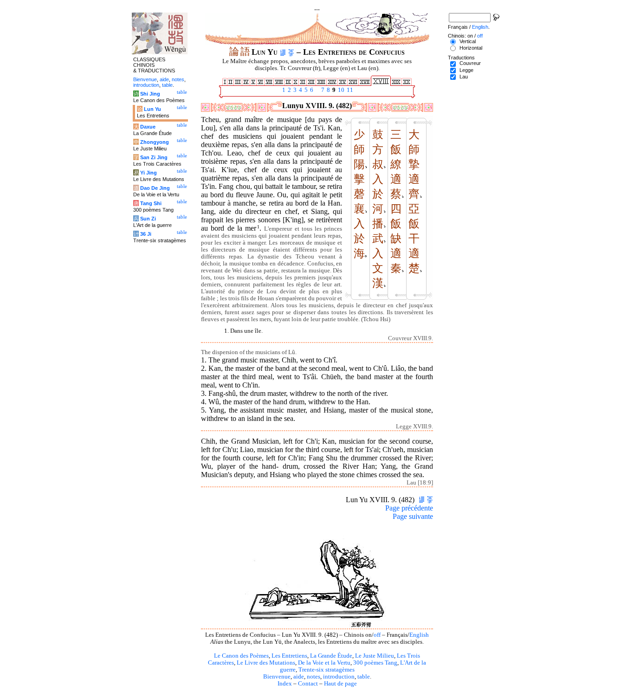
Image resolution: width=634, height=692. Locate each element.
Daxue (147, 126)
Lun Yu (152, 109)
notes (313, 676)
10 (340, 90)
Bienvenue (277, 676)
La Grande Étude (331, 656)
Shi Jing (150, 94)
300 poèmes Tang (375, 663)
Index (285, 683)
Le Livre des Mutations (266, 663)
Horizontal (470, 48)
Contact (308, 683)
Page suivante (413, 516)
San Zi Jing (154, 157)
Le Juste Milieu (374, 656)
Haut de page (340, 683)
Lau (463, 76)
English (419, 635)
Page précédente (409, 508)
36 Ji (145, 234)
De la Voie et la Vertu (324, 663)
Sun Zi (148, 218)
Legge (466, 70)
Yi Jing (148, 172)
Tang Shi (151, 203)
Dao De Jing (155, 188)
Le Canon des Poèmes (241, 656)
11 (349, 90)
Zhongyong (154, 142)
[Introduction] (283, 52)
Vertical (467, 41)
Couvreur (470, 63)
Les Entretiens (289, 656)
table (363, 676)
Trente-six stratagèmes (326, 669)
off (377, 635)
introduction (339, 676)
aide (298, 676)
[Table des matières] (291, 52)
